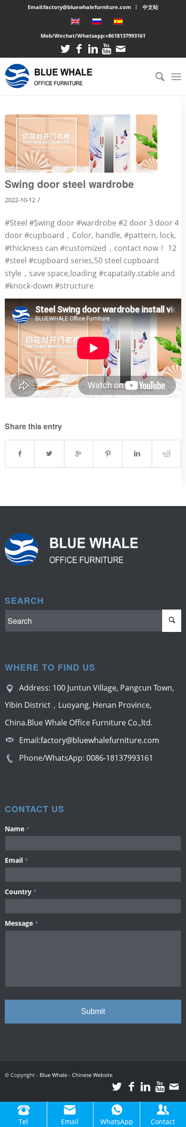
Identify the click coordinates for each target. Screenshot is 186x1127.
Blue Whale (53, 1074)
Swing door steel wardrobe (69, 183)
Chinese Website (92, 1074)
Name (17, 828)
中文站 (150, 6)
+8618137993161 (125, 35)
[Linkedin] (93, 49)
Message (21, 923)
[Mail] (121, 49)
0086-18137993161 (119, 758)
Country (21, 891)
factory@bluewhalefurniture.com (100, 740)
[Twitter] (65, 49)
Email (16, 860)
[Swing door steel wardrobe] (81, 143)
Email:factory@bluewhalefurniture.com (79, 6)
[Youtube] (107, 49)
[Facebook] (79, 49)
